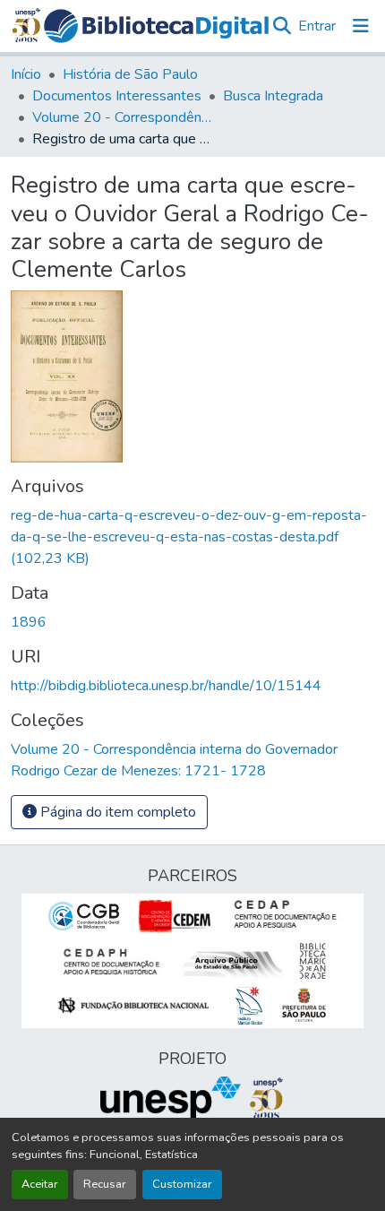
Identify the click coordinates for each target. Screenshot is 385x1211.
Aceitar (39, 1184)
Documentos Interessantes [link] (116, 96)
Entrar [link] (317, 26)
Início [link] (26, 74)
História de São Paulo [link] (130, 74)
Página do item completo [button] (116, 812)
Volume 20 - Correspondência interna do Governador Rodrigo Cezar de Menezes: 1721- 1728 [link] (121, 117)
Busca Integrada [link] (273, 96)
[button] (156, 26)
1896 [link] (29, 622)
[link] (192, 537)
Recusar (104, 1184)
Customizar (182, 1184)
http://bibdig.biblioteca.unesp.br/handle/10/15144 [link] (166, 686)
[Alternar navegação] (360, 26)
